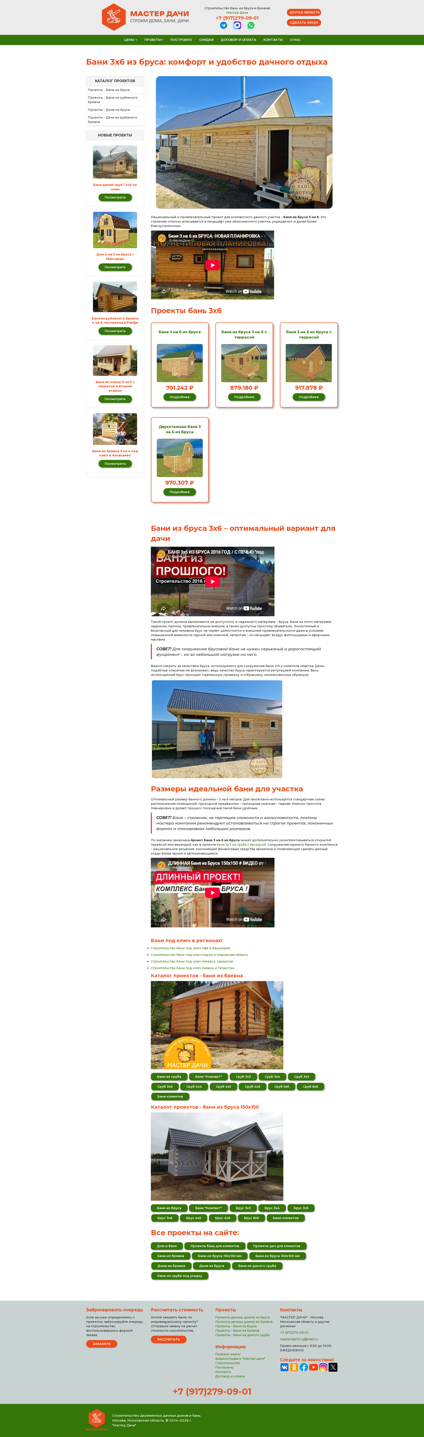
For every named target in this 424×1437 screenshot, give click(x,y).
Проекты (152, 40)
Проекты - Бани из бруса (109, 90)
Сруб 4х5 (223, 1087)
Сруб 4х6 (252, 1087)
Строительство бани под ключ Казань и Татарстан (192, 968)
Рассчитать (168, 1339)
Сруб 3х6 (164, 1087)
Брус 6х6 (251, 1218)
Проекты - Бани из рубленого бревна (113, 100)
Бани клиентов (170, 1097)
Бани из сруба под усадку (179, 1276)
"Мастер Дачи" (124, 1425)
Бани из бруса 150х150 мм (219, 1256)
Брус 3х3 (243, 1208)
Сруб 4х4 (194, 1087)
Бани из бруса (169, 1208)
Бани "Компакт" (208, 1077)
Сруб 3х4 (272, 1077)
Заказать (102, 1344)
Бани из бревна (170, 1256)
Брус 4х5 (193, 1218)
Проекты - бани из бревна (237, 1331)
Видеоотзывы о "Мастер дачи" (240, 1359)
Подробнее (180, 397)
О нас (295, 40)
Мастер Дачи (237, 13)
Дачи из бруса (211, 1266)
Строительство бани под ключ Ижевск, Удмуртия (192, 961)
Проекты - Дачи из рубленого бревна (112, 119)
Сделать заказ (304, 23)
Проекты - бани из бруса (236, 1326)
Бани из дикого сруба (257, 1266)
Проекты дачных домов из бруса (242, 1317)
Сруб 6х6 (310, 1087)
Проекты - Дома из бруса (109, 110)
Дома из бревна (171, 1266)
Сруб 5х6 (281, 1087)
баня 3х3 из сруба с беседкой (241, 845)
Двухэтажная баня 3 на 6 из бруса (180, 429)
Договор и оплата (238, 40)
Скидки (206, 40)
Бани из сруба (169, 1077)
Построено (181, 40)
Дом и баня (167, 1246)
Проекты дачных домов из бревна (244, 1322)
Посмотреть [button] (115, 197)
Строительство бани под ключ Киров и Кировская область (199, 955)
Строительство (227, 1363)
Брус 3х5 (301, 1208)
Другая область (305, 12)
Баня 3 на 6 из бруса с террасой (309, 334)
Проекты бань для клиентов (215, 1246)
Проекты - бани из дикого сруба (242, 1335)
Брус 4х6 (222, 1218)
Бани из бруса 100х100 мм (278, 1256)
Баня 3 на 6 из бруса (180, 332)
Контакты (273, 40)
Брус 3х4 (272, 1208)
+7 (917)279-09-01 (237, 18)
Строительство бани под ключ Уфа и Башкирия (190, 948)
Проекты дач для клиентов (276, 1246)
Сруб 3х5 (301, 1077)
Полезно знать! (227, 1354)
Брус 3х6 (164, 1218)
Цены (129, 40)
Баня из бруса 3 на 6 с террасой (244, 334)
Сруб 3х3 (243, 1077)
